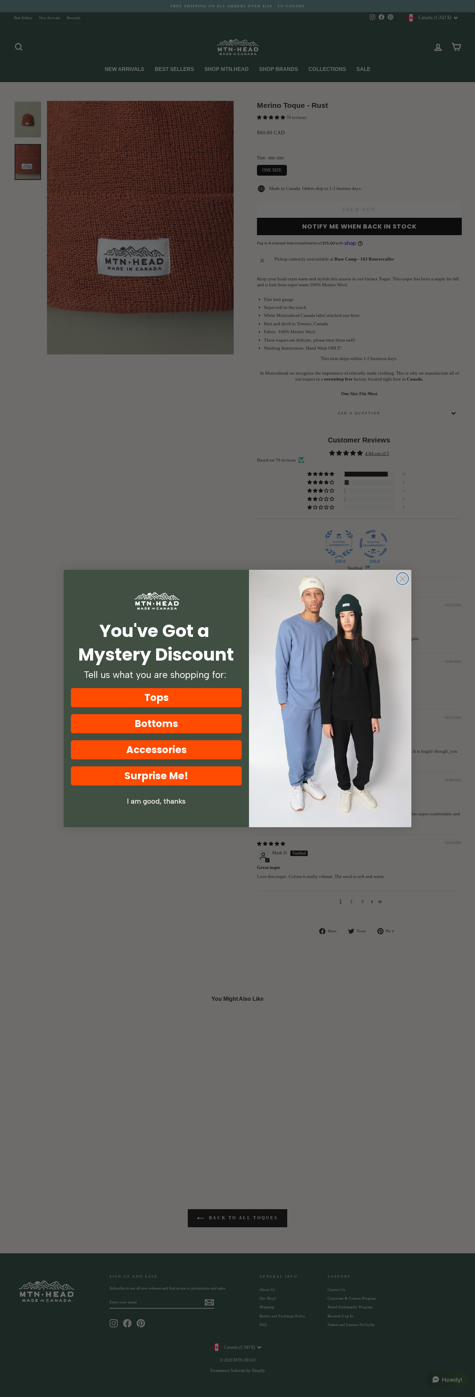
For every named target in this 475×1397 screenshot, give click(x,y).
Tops (156, 697)
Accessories (156, 750)
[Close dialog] (402, 579)
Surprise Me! (156, 776)
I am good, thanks (156, 801)
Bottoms (156, 724)
